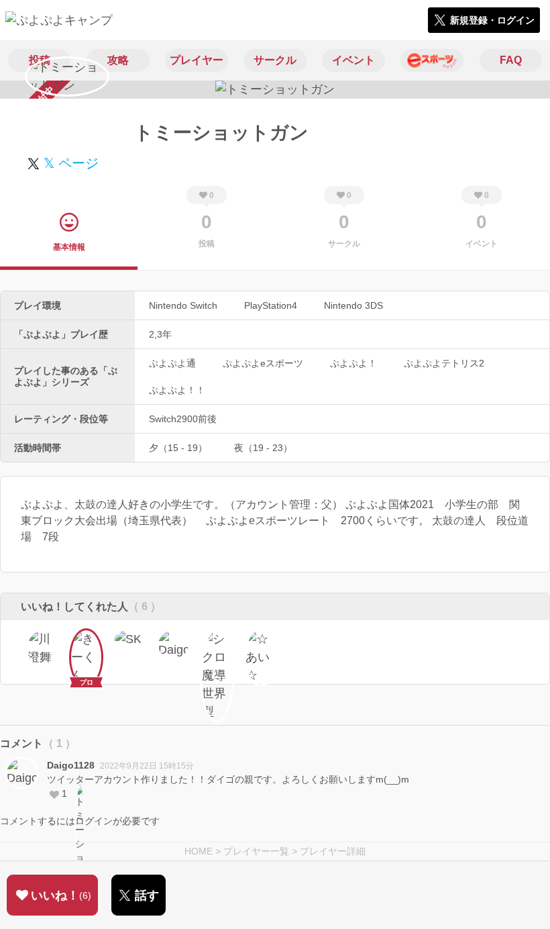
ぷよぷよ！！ (177, 390)
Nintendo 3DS (353, 305)
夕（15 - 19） (178, 447)
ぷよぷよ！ (353, 363)
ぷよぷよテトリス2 (444, 363)
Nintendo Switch (183, 305)
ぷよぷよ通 (172, 363)
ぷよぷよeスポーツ (263, 363)
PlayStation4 (270, 305)
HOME (198, 851)
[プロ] (86, 645)
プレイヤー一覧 (256, 851)
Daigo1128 (71, 765)
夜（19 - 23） (263, 447)
